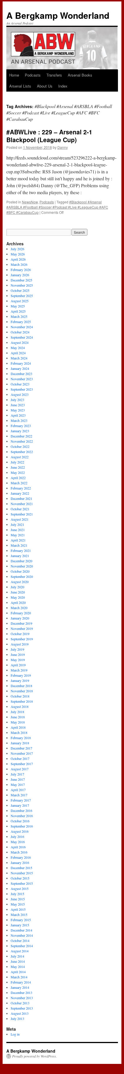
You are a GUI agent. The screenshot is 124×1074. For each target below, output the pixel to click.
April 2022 (18, 477)
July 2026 (17, 248)
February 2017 (21, 800)
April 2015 (18, 909)
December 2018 (21, 685)
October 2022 (20, 446)
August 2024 (20, 342)
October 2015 (20, 878)
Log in (15, 1034)
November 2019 (22, 628)
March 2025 (19, 316)
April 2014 (18, 971)
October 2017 (20, 758)
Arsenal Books (80, 75)
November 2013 (22, 997)
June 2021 (18, 529)
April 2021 (18, 540)
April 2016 (18, 847)
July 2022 (17, 462)
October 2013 (20, 1003)
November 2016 (22, 815)
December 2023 (21, 373)
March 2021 (19, 545)
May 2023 (18, 410)
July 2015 (17, 893)
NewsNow (30, 201)
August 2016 (20, 831)
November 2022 (22, 441)
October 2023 (20, 384)
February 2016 (21, 857)
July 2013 (17, 1018)
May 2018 (18, 722)
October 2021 (20, 509)
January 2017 (20, 805)
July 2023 (17, 399)
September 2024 (22, 337)
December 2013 (21, 992)
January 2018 (20, 743)
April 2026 (18, 259)
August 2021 (20, 519)
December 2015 (21, 867)
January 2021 (20, 555)
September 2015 (22, 883)
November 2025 (22, 285)
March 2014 (19, 977)
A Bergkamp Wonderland (57, 15)
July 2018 (17, 711)
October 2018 (20, 696)
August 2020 (20, 581)
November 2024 (22, 326)
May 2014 (18, 966)
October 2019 (20, 633)
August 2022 (20, 457)
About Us (44, 86)
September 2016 (22, 826)
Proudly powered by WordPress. (34, 1056)
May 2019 (18, 659)
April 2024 (18, 352)
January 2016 (20, 862)
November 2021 (22, 503)
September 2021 (22, 514)
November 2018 (22, 691)
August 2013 (20, 1013)
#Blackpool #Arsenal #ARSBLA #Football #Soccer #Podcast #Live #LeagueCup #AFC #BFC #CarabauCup (57, 207)
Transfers (54, 75)
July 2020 (17, 587)
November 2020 (22, 566)
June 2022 (18, 467)
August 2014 (20, 951)
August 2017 (20, 769)
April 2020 (18, 602)
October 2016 (20, 821)
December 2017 (21, 748)
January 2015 (20, 925)
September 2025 (22, 295)
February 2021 (21, 550)
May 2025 (18, 306)
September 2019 (22, 639)
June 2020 (18, 592)
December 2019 (21, 623)
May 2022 (18, 472)
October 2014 (20, 940)
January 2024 (20, 368)
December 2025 (21, 280)
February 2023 (21, 425)
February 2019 (21, 675)
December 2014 (21, 930)
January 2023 (20, 431)
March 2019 (19, 670)
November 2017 (22, 753)
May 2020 (18, 597)
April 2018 (18, 727)
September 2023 (22, 389)
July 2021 (17, 524)
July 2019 (17, 649)
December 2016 (21, 810)
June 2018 (18, 717)
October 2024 (20, 332)
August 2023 (20, 394)
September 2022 (22, 451)
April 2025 (18, 311)
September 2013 (22, 1008)
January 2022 (20, 493)
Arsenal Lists (20, 86)
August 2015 (20, 888)
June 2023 (18, 404)
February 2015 (21, 919)
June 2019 (18, 654)
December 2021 (21, 498)
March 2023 (19, 420)
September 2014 (22, 945)
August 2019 (20, 644)
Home (14, 75)
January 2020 (20, 618)
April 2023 (18, 415)
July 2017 (17, 774)
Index (62, 86)
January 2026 (20, 274)
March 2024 (19, 358)
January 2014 (20, 987)
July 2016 (17, 836)
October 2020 (20, 571)
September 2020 (22, 576)
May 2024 (18, 347)
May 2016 (18, 841)
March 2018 (19, 732)
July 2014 (17, 956)
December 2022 (21, 436)
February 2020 (21, 613)
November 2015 (22, 873)
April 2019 (18, 665)
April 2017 (18, 789)
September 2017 (22, 763)
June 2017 (18, 779)
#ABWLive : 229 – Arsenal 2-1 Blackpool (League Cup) (49, 135)
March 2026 (19, 264)
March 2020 (19, 607)
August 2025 (20, 300)
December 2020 (21, 561)
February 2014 (21, 982)
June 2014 (18, 961)
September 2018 (22, 701)
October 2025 (20, 290)
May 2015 (18, 904)
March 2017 (19, 795)
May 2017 (18, 784)
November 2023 (22, 378)
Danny (62, 147)
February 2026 (21, 269)
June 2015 (18, 899)
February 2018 (21, 737)
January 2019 (20, 680)
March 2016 (19, 852)
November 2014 (22, 935)
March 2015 (19, 914)
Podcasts (33, 75)
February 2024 (21, 363)
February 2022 (21, 488)
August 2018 (20, 706)
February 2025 (21, 321)
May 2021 (18, 535)
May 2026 (18, 254)
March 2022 (19, 483)
